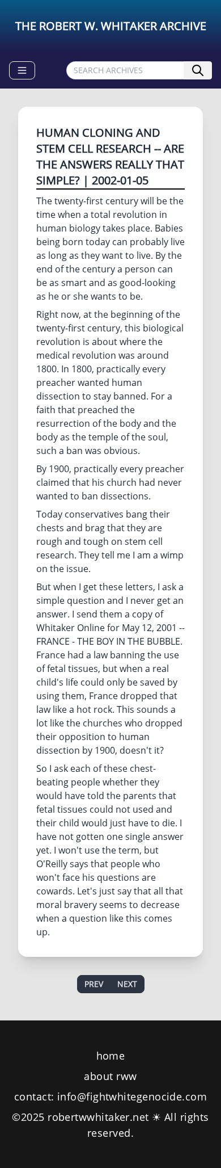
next (127, 983)
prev (93, 983)
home (110, 1055)
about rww (110, 1076)
